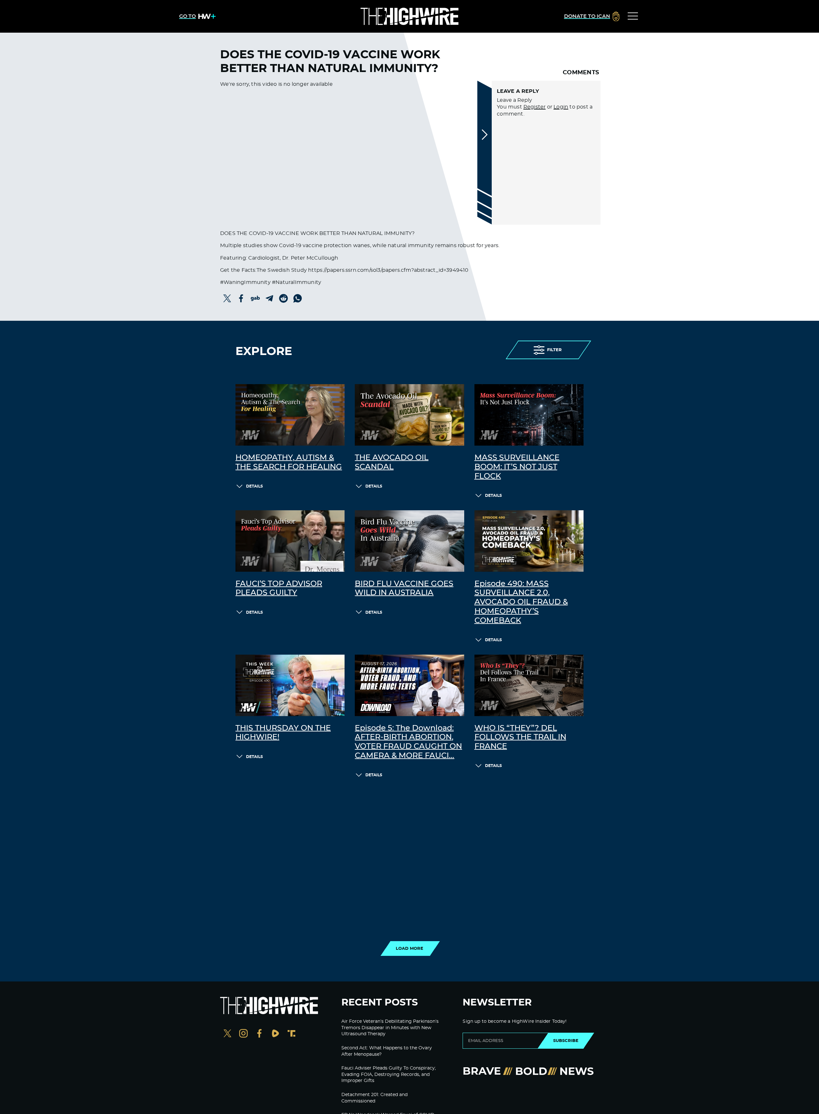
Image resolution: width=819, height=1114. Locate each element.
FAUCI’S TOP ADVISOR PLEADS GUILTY (278, 588)
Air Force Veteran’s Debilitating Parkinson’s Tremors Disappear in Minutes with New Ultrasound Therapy (390, 1027)
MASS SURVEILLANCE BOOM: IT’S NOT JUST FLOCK (517, 467)
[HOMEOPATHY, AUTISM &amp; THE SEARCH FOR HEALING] (290, 415)
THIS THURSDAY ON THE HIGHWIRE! (283, 732)
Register (534, 106)
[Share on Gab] (255, 298)
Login (560, 106)
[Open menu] (633, 16)
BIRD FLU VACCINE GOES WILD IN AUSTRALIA (404, 588)
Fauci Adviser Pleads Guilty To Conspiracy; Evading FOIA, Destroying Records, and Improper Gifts (388, 1074)
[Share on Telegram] (269, 298)
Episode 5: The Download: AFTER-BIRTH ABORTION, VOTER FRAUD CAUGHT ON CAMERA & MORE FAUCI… (408, 742)
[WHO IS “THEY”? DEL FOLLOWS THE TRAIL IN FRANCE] (529, 685)
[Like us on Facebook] (259, 1034)
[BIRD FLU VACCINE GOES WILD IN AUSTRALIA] (409, 541)
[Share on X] (227, 298)
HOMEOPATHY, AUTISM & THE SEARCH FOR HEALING (288, 462)
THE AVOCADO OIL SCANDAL (391, 462)
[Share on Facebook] (241, 298)
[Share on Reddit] (283, 298)
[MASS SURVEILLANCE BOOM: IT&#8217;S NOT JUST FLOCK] (529, 415)
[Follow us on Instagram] (243, 1034)
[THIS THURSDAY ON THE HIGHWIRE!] (290, 685)
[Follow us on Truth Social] (291, 1034)
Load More (409, 948)
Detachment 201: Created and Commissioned (374, 1098)
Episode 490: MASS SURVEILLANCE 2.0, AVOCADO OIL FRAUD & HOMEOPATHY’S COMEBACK (521, 602)
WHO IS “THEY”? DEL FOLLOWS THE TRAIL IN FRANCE (520, 737)
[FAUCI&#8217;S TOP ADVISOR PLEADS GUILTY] (290, 541)
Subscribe (565, 1040)
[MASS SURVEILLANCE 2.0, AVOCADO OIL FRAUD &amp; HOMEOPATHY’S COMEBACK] (529, 541)
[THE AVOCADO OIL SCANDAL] (409, 415)
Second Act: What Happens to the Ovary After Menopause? (386, 1051)
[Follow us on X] (227, 1034)
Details (254, 486)
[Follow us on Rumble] (275, 1034)
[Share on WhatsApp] (297, 298)
